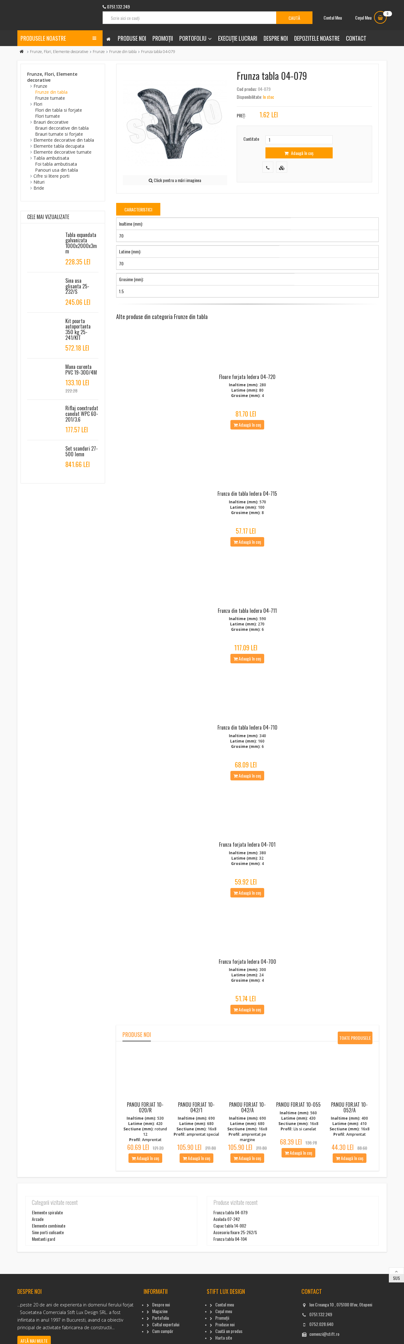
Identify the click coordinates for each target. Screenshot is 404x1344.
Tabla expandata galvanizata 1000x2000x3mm (81, 243)
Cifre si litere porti (51, 176)
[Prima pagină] (22, 51)
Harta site (223, 1337)
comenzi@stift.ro (324, 1333)
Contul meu (224, 1304)
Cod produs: (247, 89)
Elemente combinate (48, 1225)
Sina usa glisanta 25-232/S (77, 286)
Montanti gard (43, 1238)
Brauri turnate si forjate (59, 134)
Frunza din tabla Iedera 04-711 (247, 610)
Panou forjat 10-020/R (145, 1107)
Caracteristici (138, 209)
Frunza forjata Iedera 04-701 (247, 844)
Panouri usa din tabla (56, 170)
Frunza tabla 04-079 (230, 1212)
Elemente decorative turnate (62, 152)
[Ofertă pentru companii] (281, 167)
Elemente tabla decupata (58, 146)
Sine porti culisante (48, 1232)
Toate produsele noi (355, 1039)
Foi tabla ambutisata (56, 164)
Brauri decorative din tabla (62, 128)
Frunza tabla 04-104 (230, 1238)
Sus (396, 1278)
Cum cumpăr (162, 1331)
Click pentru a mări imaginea (177, 180)
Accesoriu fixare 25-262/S (235, 1232)
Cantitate (251, 138)
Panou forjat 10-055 (298, 1104)
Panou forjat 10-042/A (247, 1107)
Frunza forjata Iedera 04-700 (247, 961)
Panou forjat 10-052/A (349, 1107)
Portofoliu (192, 38)
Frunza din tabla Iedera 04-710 (247, 727)
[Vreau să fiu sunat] (267, 167)
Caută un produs (228, 1331)
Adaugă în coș (301, 153)
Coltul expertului (165, 1324)
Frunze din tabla (123, 51)
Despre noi (276, 38)
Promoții (162, 38)
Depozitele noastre (317, 38)
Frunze (99, 51)
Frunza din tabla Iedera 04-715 (247, 493)
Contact (356, 38)
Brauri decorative (50, 122)
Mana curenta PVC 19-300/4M (81, 369)
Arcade (38, 1219)
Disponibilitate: (249, 96)
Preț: (241, 115)
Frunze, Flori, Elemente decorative (59, 51)
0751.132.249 (320, 1314)
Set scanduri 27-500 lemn (81, 451)
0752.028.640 (321, 1324)
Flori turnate (47, 116)
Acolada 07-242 (226, 1219)
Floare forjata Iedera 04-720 (247, 377)
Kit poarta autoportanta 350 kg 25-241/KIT (78, 329)
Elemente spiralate (47, 1212)
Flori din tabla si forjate (58, 110)
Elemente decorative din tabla (63, 140)
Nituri (39, 182)
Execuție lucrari (237, 38)
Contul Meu (333, 17)
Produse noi (132, 38)
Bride (38, 188)
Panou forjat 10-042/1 (196, 1107)
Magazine (160, 1311)
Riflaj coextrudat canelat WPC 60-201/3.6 (81, 413)
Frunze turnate (50, 98)
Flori (37, 104)
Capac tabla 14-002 (229, 1225)
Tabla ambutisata (51, 158)
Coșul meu (223, 1311)
